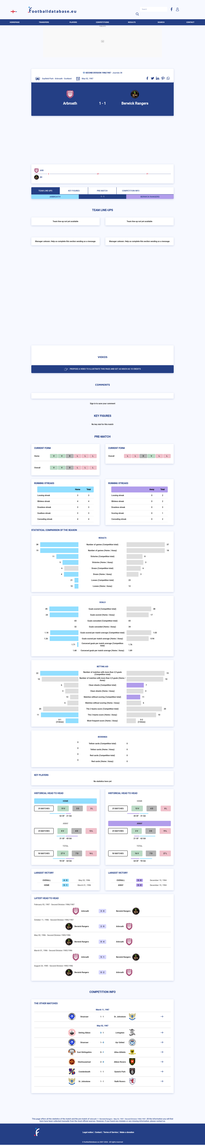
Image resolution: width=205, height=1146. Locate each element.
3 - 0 (102, 911)
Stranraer (84, 1017)
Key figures (74, 191)
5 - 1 (102, 957)
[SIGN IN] (177, 9)
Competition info (130, 191)
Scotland (68, 78)
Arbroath (85, 911)
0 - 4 (102, 942)
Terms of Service (110, 1132)
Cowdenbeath (84, 1072)
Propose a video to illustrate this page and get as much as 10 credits (105, 369)
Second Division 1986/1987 (98, 73)
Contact (98, 1132)
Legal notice (88, 1132)
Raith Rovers (119, 1081)
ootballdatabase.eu (54, 11)
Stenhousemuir (84, 1062)
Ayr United (119, 1042)
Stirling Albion (84, 1033)
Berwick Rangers (123, 911)
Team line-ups (45, 191)
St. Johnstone (120, 1017)
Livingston (120, 1033)
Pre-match (102, 191)
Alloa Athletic (120, 1052)
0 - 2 (102, 972)
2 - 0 (102, 926)
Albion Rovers (120, 1062)
